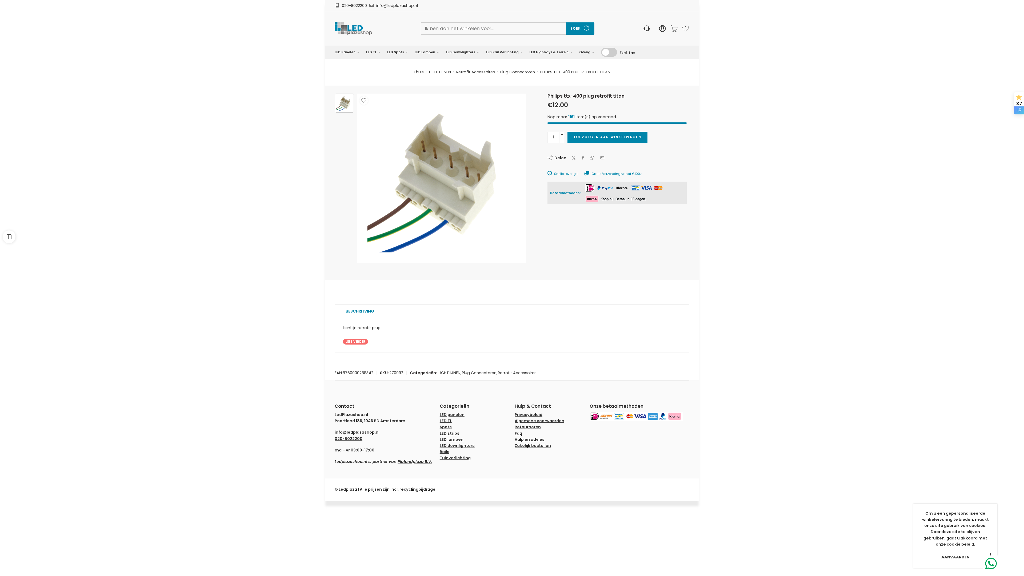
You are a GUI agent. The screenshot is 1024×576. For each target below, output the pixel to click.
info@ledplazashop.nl (396, 5)
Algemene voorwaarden (539, 420)
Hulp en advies (530, 439)
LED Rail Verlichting (502, 52)
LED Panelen (345, 52)
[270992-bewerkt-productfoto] (344, 103)
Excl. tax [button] (627, 52)
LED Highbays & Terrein (549, 52)
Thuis (419, 72)
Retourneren (528, 427)
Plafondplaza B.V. (415, 461)
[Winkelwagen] (674, 28)
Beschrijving (360, 311)
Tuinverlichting (455, 458)
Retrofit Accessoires (475, 72)
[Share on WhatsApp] (592, 157)
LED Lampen (425, 52)
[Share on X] (574, 158)
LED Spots (395, 52)
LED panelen (452, 414)
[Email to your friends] (602, 157)
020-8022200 (354, 5)
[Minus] (562, 140)
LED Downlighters (460, 52)
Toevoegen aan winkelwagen (607, 137)
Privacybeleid (528, 414)
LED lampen (451, 439)
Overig (584, 52)
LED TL (371, 52)
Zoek (575, 28)
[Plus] (562, 134)
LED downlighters (457, 445)
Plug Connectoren (517, 72)
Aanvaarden (955, 557)
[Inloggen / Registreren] (662, 29)
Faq (518, 433)
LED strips (449, 433)
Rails (444, 451)
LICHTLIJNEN (440, 72)
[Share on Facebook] (583, 158)
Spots (446, 427)
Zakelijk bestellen (533, 445)
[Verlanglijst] (363, 100)
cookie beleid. (961, 544)
